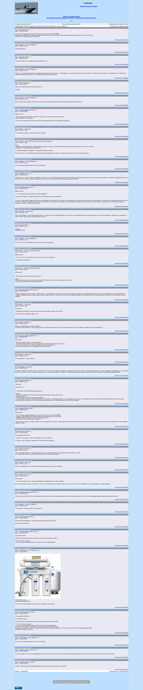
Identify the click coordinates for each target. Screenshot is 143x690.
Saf (20, 225)
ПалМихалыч (23, 187)
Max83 (21, 380)
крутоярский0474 (24, 110)
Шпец (20, 30)
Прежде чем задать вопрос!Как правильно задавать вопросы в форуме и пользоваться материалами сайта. (71, 17)
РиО (20, 250)
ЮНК (20, 322)
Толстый (21, 211)
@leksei (21, 44)
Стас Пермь (22, 516)
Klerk (20, 82)
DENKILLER (22, 408)
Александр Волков (24, 289)
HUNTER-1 (22, 173)
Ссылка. (17, 48)
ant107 (21, 141)
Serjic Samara (23, 612)
